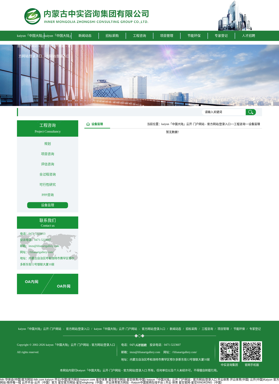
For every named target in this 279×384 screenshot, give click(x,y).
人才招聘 (248, 35)
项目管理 (223, 328)
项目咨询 (47, 154)
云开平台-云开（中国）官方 (39, 382)
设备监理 (47, 205)
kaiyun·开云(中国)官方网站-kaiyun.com (70, 379)
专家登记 (221, 35)
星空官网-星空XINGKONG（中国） (201, 382)
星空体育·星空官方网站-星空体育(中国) (121, 379)
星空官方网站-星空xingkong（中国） (81, 382)
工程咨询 (207, 328)
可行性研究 (47, 184)
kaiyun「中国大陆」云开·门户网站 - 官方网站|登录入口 (30, 46)
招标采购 (191, 328)
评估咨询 (47, 164)
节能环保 (239, 328)
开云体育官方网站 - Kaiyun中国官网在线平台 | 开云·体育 (142, 382)
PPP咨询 (48, 195)
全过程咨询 (47, 174)
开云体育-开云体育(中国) (233, 379)
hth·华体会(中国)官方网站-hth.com (22, 379)
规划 (47, 143)
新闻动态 (175, 328)
